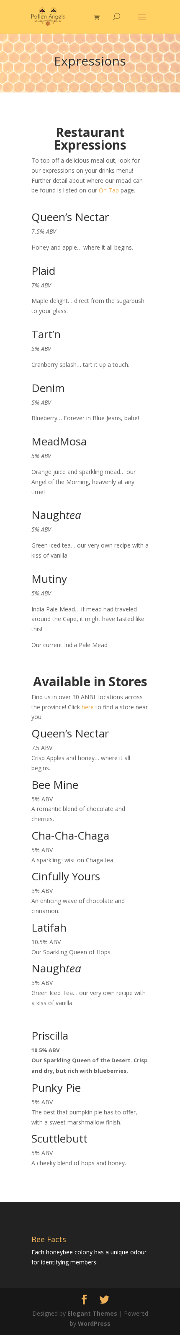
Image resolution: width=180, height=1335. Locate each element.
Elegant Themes (92, 1313)
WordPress (94, 1323)
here (88, 707)
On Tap (109, 190)
